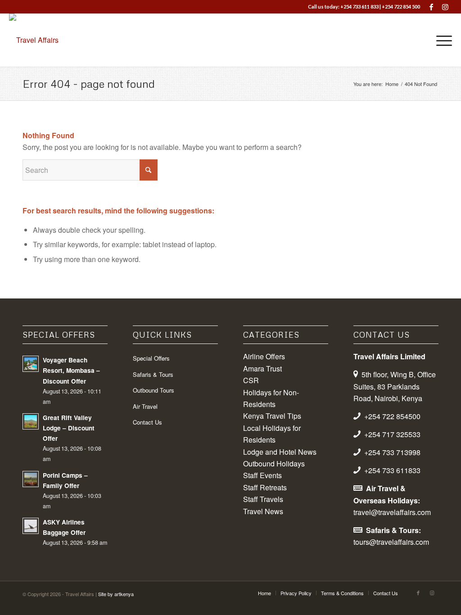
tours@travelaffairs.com (391, 542)
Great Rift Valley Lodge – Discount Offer (69, 428)
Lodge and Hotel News (279, 452)
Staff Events (262, 475)
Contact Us (147, 422)
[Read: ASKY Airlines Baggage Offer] (31, 526)
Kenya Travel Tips (272, 416)
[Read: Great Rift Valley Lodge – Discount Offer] (31, 421)
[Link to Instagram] (445, 7)
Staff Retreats (265, 487)
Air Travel (145, 406)
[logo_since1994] (34, 40)
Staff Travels (263, 499)
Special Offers (151, 358)
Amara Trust (262, 368)
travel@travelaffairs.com (392, 512)
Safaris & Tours (153, 374)
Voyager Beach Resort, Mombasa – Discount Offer (71, 370)
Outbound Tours (153, 390)
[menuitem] (441, 40)
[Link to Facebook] (431, 7)
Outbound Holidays (274, 463)
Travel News (263, 511)
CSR (251, 380)
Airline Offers (264, 356)
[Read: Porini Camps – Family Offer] (31, 479)
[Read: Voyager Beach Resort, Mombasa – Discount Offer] (31, 364)
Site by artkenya (116, 593)
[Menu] (441, 40)
